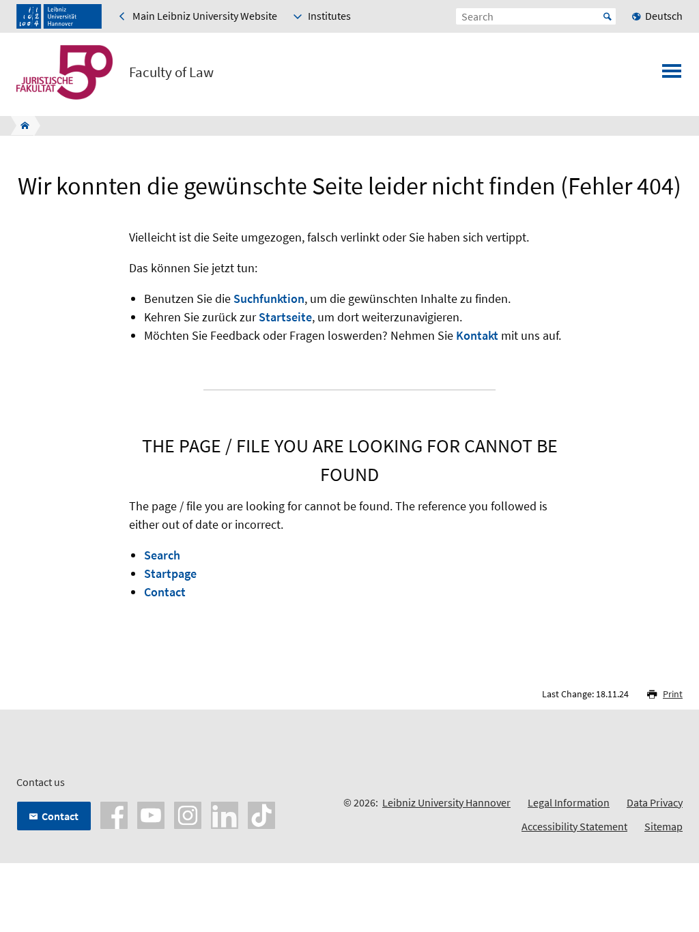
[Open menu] (672, 75)
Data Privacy (655, 802)
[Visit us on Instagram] (187, 814)
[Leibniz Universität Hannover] (59, 16)
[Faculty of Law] (20, 125)
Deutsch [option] (664, 16)
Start (607, 16)
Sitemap (663, 826)
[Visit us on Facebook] (114, 814)
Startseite (285, 317)
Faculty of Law (171, 72)
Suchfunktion (268, 298)
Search (162, 555)
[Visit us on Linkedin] (224, 814)
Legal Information (569, 802)
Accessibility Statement (574, 826)
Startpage (170, 573)
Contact (165, 592)
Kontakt (477, 335)
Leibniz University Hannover (446, 802)
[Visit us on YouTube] (151, 814)
